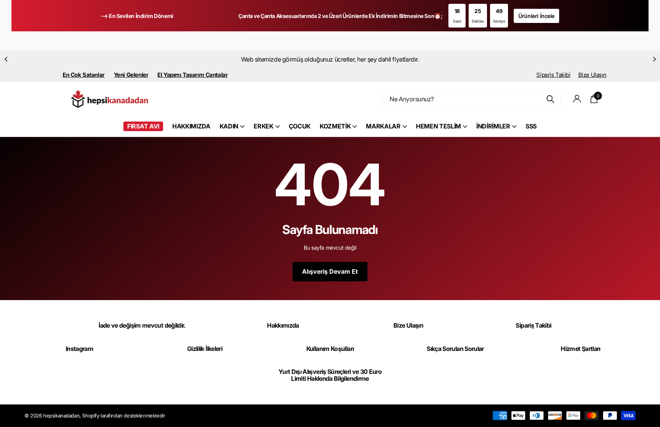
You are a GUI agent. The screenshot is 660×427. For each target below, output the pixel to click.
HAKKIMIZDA (191, 126)
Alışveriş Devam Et (330, 271)
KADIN (229, 126)
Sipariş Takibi (553, 74)
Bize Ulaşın (592, 74)
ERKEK (263, 126)
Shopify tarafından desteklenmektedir (123, 415)
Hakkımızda (283, 325)
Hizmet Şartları (580, 348)
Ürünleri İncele (536, 16)
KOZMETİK (335, 126)
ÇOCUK (300, 126)
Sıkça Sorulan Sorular (455, 348)
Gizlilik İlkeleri (204, 348)
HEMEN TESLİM (438, 126)
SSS (531, 126)
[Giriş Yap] (577, 98)
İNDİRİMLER (493, 126)
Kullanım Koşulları (330, 348)
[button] (5, 59)
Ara (550, 99)
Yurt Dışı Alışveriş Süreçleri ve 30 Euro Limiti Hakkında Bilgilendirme (330, 375)
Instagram (79, 348)
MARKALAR (383, 126)
